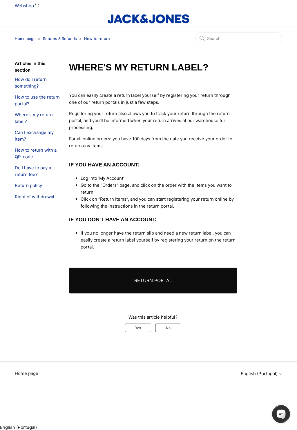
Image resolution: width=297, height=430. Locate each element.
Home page (25, 38)
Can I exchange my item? (34, 136)
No (168, 328)
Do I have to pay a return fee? (33, 171)
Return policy (28, 185)
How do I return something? (31, 83)
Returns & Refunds (60, 38)
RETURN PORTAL (153, 280)
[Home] (148, 18)
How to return (97, 38)
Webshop (25, 5)
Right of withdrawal (34, 196)
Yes (138, 328)
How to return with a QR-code (36, 153)
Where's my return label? (34, 118)
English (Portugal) (260, 373)
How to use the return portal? (37, 100)
